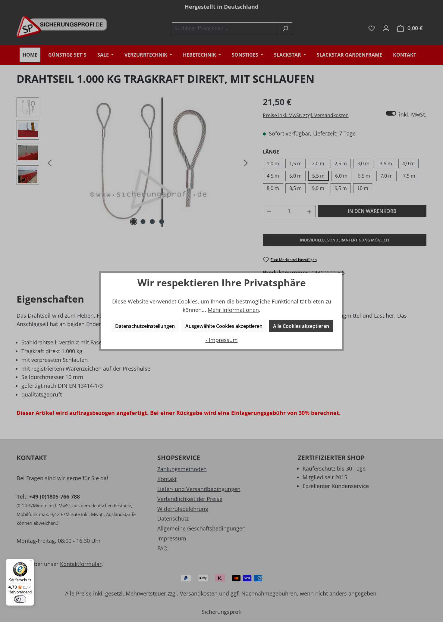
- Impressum (222, 340)
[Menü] (30, 562)
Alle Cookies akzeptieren (301, 326)
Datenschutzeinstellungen (145, 326)
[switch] (20, 599)
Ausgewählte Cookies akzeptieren (223, 326)
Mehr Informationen (233, 309)
